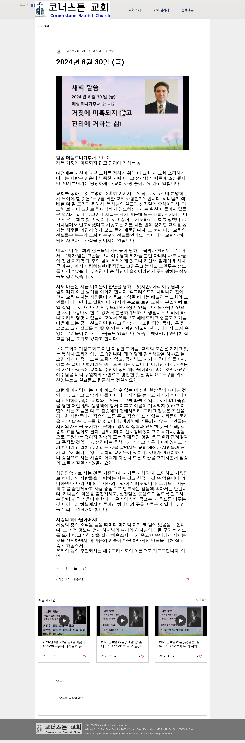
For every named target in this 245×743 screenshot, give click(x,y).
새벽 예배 (43, 26)
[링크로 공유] (84, 568)
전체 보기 (201, 599)
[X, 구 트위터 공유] (66, 568)
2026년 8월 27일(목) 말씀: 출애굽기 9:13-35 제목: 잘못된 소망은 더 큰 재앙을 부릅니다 (122, 644)
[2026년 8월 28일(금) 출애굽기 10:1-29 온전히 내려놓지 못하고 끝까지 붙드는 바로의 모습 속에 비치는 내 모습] (64, 620)
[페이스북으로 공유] (58, 568)
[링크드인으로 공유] (75, 568)
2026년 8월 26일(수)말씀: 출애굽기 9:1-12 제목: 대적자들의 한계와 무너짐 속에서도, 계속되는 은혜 (180, 644)
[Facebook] (33, 5)
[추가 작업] (187, 51)
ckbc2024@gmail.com (96, 733)
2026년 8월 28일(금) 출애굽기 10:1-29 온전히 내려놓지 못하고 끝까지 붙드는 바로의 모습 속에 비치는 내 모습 (64, 644)
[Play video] (122, 113)
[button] (202, 26)
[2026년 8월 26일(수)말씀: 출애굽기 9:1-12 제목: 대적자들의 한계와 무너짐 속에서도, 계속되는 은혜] (181, 620)
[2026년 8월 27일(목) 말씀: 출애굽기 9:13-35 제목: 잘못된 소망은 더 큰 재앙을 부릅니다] (123, 620)
